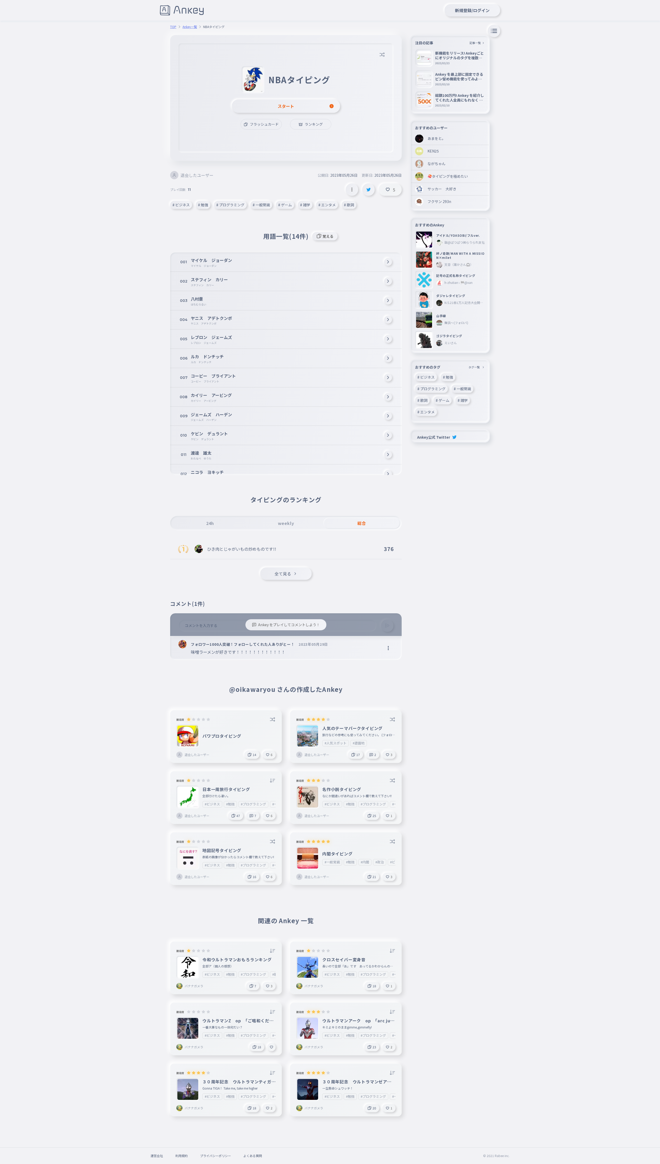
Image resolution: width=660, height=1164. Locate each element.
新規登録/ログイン (472, 10)
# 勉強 (203, 204)
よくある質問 (252, 1155)
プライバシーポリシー (215, 1155)
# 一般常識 (261, 204)
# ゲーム (285, 204)
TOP (173, 27)
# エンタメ (327, 204)
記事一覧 (475, 43)
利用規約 (181, 1155)
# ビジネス (181, 204)
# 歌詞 (349, 204)
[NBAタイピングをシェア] (368, 189)
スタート (286, 106)
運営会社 (157, 1155)
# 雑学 (305, 204)
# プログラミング (230, 204)
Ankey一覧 (190, 27)
